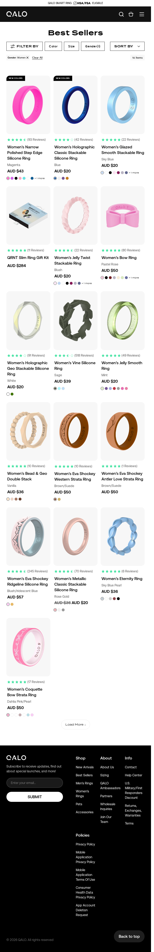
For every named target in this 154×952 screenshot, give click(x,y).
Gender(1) (92, 46)
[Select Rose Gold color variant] (55, 610)
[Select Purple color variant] (63, 178)
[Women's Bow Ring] (123, 215)
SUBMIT (35, 796)
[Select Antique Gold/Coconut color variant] (59, 499)
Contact (131, 767)
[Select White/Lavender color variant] (16, 715)
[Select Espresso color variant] (20, 499)
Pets (79, 804)
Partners (106, 796)
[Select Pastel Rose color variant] (102, 277)
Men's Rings (84, 783)
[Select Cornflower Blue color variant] (110, 388)
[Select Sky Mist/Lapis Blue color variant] (28, 715)
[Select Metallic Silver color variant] (118, 388)
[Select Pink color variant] (122, 388)
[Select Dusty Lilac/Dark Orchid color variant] (20, 715)
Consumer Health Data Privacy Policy (85, 892)
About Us (107, 767)
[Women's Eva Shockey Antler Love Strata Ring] (123, 431)
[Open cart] (131, 14)
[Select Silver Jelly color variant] (110, 598)
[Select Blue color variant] (55, 178)
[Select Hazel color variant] (16, 499)
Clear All (37, 57)
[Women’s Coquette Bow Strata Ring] (28, 647)
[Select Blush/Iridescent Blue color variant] (8, 604)
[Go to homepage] (16, 14)
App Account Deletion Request (85, 910)
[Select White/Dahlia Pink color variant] (12, 715)
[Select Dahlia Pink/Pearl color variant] (8, 715)
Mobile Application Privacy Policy (85, 857)
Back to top (129, 936)
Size (71, 46)
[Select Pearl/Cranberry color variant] (24, 715)
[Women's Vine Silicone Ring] (75, 320)
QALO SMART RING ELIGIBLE (75, 3)
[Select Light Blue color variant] (24, 178)
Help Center (133, 775)
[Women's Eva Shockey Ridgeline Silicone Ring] (28, 536)
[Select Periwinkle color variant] (126, 277)
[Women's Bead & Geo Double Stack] (28, 431)
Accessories (84, 812)
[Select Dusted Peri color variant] (126, 172)
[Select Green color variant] (12, 394)
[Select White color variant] (28, 178)
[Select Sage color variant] (55, 388)
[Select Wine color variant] (118, 172)
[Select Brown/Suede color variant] (55, 499)
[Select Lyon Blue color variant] (32, 178)
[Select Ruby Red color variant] (126, 388)
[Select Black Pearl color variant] (118, 598)
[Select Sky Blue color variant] (102, 172)
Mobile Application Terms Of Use (85, 875)
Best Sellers (84, 775)
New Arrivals (85, 767)
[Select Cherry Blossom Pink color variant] (20, 178)
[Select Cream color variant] (118, 277)
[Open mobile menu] (142, 14)
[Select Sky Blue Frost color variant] (63, 388)
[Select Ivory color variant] (12, 499)
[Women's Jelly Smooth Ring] (123, 320)
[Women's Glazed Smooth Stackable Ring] (123, 105)
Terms (129, 823)
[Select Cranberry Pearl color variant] (114, 598)
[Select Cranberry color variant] (110, 277)
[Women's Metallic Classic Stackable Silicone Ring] (75, 536)
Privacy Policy (85, 844)
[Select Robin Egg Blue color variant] (59, 388)
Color (53, 46)
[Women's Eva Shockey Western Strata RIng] (75, 431)
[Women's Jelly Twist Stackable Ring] (75, 215)
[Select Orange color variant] (67, 178)
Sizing (104, 775)
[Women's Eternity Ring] (123, 536)
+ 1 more (39, 178)
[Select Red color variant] (114, 388)
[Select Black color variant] (16, 178)
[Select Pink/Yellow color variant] (32, 715)
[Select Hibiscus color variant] (12, 178)
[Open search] (121, 14)
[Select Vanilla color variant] (8, 499)
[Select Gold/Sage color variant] (12, 604)
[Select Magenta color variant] (8, 178)
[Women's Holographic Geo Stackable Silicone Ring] (28, 320)
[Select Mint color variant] (122, 277)
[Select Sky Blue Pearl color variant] (102, 598)
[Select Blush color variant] (114, 172)
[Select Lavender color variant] (122, 172)
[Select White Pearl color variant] (106, 598)
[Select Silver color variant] (63, 610)
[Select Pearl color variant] (59, 178)
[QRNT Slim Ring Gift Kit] (28, 215)
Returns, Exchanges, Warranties (133, 810)
